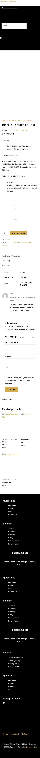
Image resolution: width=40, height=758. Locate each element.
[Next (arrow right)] (36, 379)
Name (8, 357)
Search (4, 21)
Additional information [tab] (11, 256)
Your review (11, 342)
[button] (10, 19)
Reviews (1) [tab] (6, 261)
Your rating (11, 337)
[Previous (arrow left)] (3, 379)
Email (8, 367)
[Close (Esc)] (33, 2)
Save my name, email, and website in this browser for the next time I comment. (19, 381)
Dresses (5, 120)
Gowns (11, 120)
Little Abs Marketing (29, 747)
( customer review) (19, 130)
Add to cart (18, 233)
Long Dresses (26, 120)
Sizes (4, 202)
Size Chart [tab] (6, 266)
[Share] (28, 2)
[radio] (26, 202)
